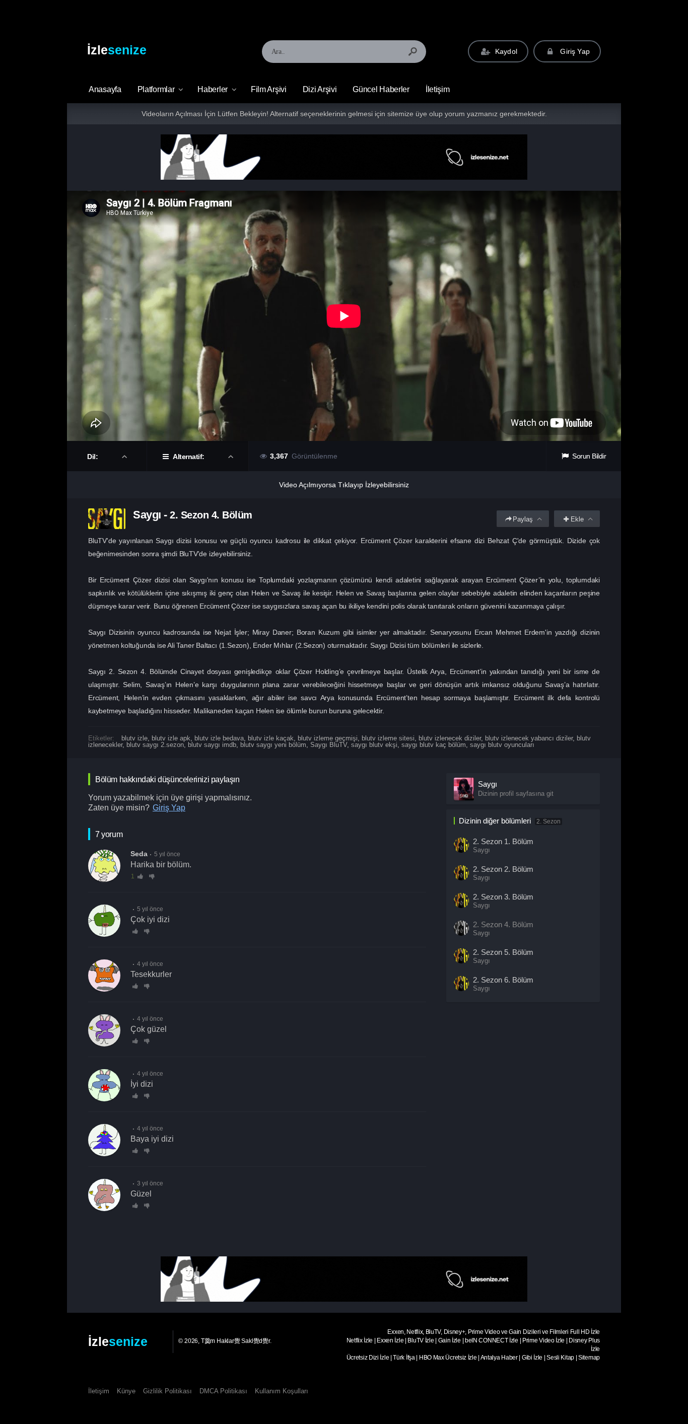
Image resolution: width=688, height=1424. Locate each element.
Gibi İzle (532, 1357)
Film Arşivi (269, 89)
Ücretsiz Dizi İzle (368, 1357)
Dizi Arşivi (320, 89)
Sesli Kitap (560, 1357)
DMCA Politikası (223, 1391)
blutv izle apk (171, 738)
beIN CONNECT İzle (491, 1340)
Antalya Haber (499, 1357)
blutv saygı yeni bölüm (273, 744)
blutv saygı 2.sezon (155, 744)
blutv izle (134, 738)
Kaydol (505, 51)
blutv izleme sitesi (388, 738)
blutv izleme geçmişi (328, 738)
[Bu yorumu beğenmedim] (152, 876)
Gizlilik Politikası (167, 1391)
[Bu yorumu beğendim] (135, 931)
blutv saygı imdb (212, 744)
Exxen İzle (390, 1340)
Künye (126, 1391)
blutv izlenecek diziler (450, 738)
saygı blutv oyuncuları (502, 744)
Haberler (212, 89)
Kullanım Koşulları (281, 1391)
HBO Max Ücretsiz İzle (448, 1357)
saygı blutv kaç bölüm (433, 744)
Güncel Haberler (381, 89)
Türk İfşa (404, 1357)
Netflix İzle (360, 1340)
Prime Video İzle (543, 1340)
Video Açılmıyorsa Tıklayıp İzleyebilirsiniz (344, 485)
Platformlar (156, 89)
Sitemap (589, 1357)
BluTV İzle (420, 1340)
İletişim (438, 89)
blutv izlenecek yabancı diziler (529, 738)
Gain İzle (449, 1340)
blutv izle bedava (219, 738)
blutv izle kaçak (271, 738)
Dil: (93, 457)
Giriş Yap (574, 51)
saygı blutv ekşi (374, 744)
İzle (117, 50)
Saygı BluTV (328, 744)
